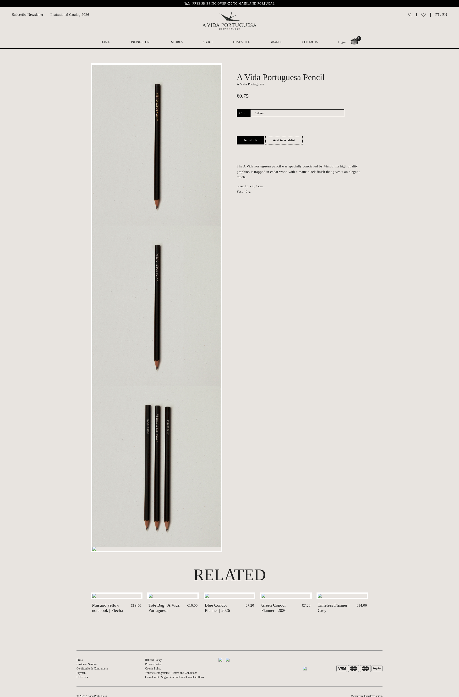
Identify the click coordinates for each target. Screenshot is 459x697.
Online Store (140, 42)
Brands (276, 42)
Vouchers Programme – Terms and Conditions (171, 673)
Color (243, 113)
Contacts (310, 42)
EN (444, 15)
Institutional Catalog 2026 (69, 15)
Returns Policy (153, 660)
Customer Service (86, 664)
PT (437, 15)
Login (342, 42)
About (207, 42)
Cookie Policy (153, 668)
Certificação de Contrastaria (92, 668)
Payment (81, 673)
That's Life (241, 42)
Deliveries (82, 677)
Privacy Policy (153, 664)
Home (105, 42)
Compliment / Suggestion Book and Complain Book (174, 677)
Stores (177, 42)
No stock (250, 140)
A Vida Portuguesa (250, 84)
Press (79, 660)
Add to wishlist (284, 140)
